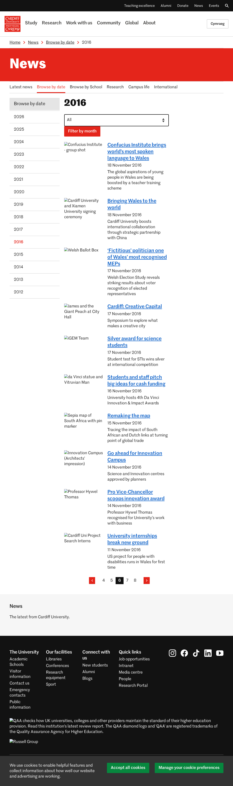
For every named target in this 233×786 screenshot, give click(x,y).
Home (15, 43)
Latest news (21, 87)
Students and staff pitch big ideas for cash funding (136, 381)
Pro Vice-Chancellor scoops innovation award (136, 495)
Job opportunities (134, 659)
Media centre (131, 672)
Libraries (54, 659)
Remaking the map (128, 415)
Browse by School (86, 87)
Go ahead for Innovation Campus (134, 457)
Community (109, 23)
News (198, 6)
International (165, 87)
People (125, 679)
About (149, 23)
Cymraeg (218, 23)
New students (95, 665)
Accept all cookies (128, 768)
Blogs (87, 679)
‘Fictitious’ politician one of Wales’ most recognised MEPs (137, 257)
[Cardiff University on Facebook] (184, 653)
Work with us (79, 23)
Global (132, 23)
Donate (182, 6)
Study (31, 23)
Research (51, 23)
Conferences (57, 666)
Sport (51, 684)
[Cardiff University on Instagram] (172, 653)
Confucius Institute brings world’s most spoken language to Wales (136, 152)
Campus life (138, 87)
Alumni (166, 6)
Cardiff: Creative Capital (134, 306)
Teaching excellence (139, 6)
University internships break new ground (132, 539)
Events (214, 6)
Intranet (126, 666)
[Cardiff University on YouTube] (219, 653)
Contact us (19, 683)
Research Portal (133, 686)
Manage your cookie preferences (189, 768)
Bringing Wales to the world (131, 204)
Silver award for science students (134, 342)
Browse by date (60, 43)
